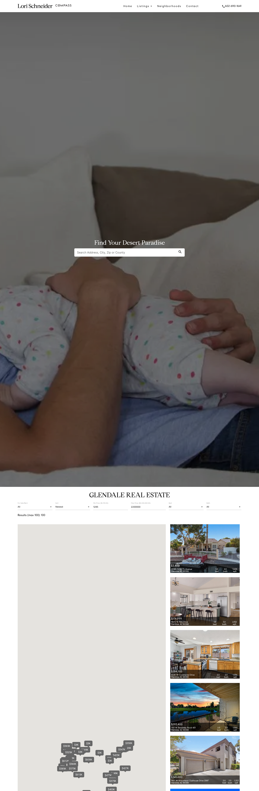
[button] (99, 752)
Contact (192, 6)
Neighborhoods (169, 6)
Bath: (208, 503)
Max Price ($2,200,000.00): (141, 503)
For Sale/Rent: (23, 503)
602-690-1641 (231, 6)
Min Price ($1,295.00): (101, 503)
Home (127, 6)
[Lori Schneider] (35, 10)
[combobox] (35, 507)
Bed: (170, 503)
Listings (144, 6)
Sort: (57, 503)
